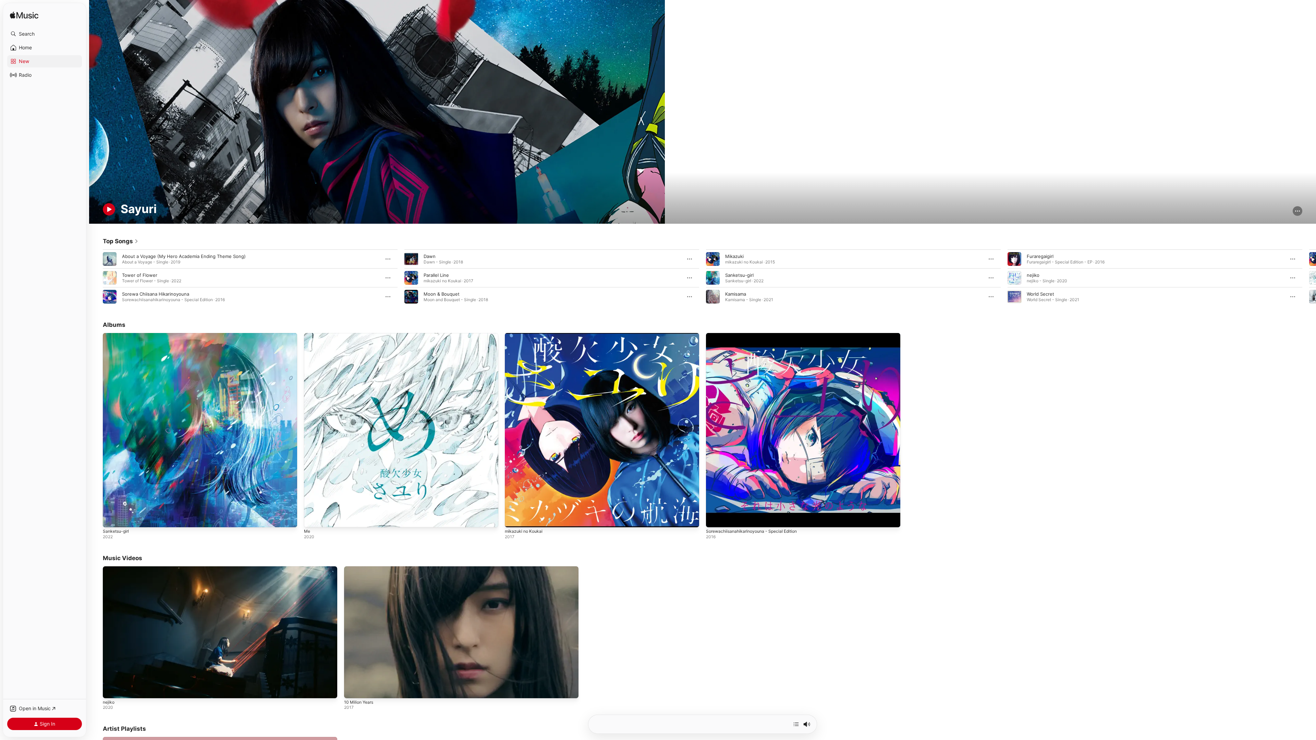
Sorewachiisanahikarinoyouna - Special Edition (755, 335)
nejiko (1033, 275)
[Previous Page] (96, 278)
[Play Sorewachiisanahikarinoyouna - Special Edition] (714, 519)
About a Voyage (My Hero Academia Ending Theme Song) (184, 256)
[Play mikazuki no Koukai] (513, 519)
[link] (120, 241)
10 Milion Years (358, 702)
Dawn (430, 256)
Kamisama (735, 294)
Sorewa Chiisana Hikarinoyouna (155, 294)
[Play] (109, 209)
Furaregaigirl (1040, 256)
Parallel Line (436, 275)
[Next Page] (1309, 278)
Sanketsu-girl (739, 275)
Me (307, 335)
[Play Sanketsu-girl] (111, 519)
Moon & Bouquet (442, 294)
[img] (24, 16)
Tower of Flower (139, 275)
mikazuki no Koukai (525, 335)
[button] (45, 34)
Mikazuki (734, 256)
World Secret (1040, 294)
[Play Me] (312, 519)
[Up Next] (796, 724)
